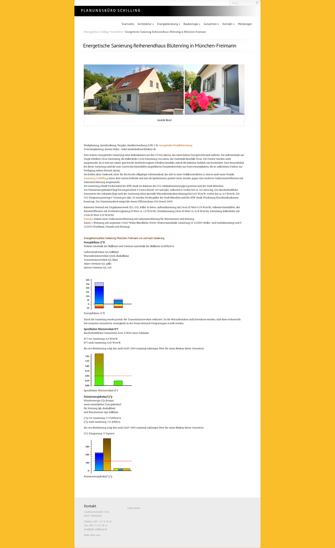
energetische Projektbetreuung (175, 145)
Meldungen (245, 24)
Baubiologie (192, 24)
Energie (88, 219)
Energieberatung (168, 24)
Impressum (133, 508)
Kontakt (229, 24)
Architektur (146, 24)
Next (250, 95)
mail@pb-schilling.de (95, 529)
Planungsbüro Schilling (96, 31)
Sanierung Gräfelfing (96, 178)
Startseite (128, 24)
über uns (95, 535)
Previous (78, 95)
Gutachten (211, 24)
